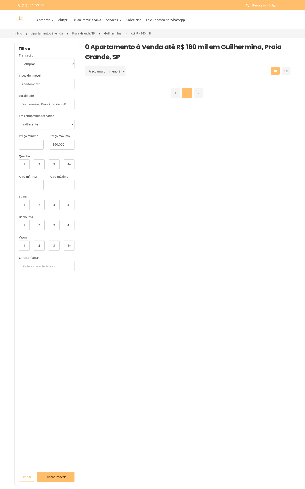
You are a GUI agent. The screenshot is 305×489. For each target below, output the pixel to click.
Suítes (23, 197)
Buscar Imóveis (55, 477)
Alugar (62, 20)
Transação (26, 55)
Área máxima (59, 176)
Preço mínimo (28, 136)
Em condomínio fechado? (36, 116)
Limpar (26, 477)
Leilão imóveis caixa (86, 20)
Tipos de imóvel (30, 75)
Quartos (24, 156)
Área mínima (28, 176)
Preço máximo (60, 136)
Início (18, 33)
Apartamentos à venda (47, 33)
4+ (69, 164)
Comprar (43, 20)
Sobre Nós (133, 20)
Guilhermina (113, 33)
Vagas (23, 237)
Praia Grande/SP (83, 33)
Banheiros (26, 217)
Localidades (27, 96)
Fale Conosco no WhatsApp (165, 20)
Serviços (112, 20)
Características (29, 258)
